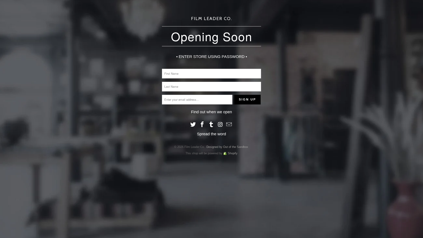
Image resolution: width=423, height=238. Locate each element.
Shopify (232, 153)
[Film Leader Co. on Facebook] (202, 125)
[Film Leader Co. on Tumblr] (211, 125)
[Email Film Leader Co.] (229, 125)
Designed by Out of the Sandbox (227, 147)
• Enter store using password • (211, 56)
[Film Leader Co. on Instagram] (220, 125)
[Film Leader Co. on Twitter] (193, 125)
